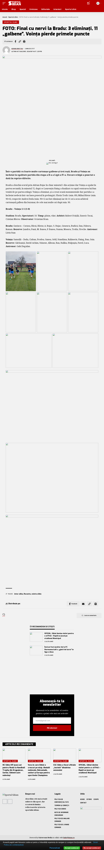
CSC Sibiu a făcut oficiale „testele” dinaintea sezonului (64, 767)
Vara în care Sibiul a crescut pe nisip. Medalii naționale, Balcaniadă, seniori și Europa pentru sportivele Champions (39, 770)
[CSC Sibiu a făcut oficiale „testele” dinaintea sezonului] (64, 755)
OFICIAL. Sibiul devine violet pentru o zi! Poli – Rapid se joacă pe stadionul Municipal (59, 635)
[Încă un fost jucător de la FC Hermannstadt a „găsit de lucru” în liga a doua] (36, 650)
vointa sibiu (36, 594)
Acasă (5, 17)
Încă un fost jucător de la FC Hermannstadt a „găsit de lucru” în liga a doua (59, 649)
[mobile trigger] (5, 3)
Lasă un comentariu (90, 615)
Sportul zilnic (13, 17)
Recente (27, 594)
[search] (92, 3)
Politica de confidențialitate (14, 845)
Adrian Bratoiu (17, 49)
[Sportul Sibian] (14, 3)
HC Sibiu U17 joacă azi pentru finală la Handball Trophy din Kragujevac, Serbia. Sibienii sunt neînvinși (14, 770)
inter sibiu (18, 594)
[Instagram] (10, 801)
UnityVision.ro (69, 838)
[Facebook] (5, 801)
